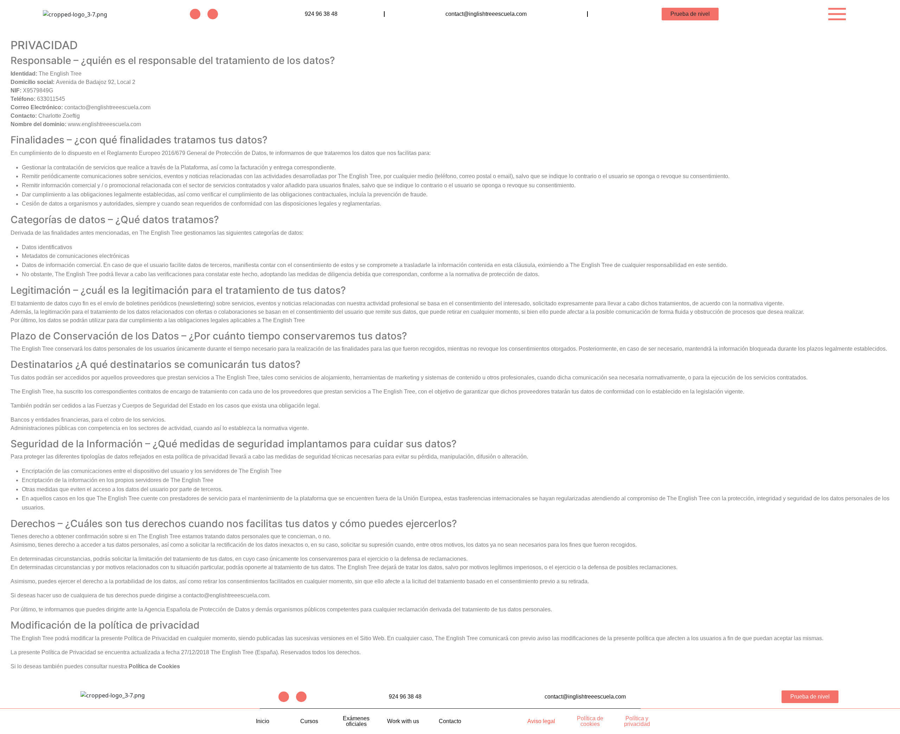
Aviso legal (541, 721)
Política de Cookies (154, 666)
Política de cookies (590, 721)
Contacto (450, 721)
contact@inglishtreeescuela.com (486, 14)
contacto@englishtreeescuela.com (226, 595)
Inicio (262, 721)
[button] (837, 14)
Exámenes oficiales (356, 721)
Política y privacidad (637, 721)
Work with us (403, 721)
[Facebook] (195, 14)
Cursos (309, 721)
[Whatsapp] (212, 14)
